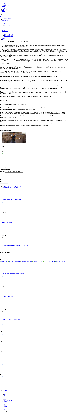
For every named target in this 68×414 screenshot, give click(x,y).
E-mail (1, 181)
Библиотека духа (5, 20)
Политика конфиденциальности (5, 412)
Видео (5, 4)
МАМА (3, 210)
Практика (5, 23)
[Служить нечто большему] (14, 387)
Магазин (3, 11)
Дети (5, 32)
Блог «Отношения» (5, 31)
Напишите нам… (5, 12)
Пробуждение (4, 28)
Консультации (6, 29)
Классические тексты (7, 25)
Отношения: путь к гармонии (8, 35)
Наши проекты (4, 17)
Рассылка (3, 38)
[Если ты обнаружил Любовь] (6, 341)
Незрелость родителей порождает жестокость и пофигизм (11, 319)
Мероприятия (4, 9)
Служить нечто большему (6, 388)
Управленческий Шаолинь (6, 18)
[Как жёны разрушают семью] (6, 283)
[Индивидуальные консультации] (37, 261)
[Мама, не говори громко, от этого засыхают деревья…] (6, 232)
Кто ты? (3, 6)
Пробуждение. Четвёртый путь (9, 34)
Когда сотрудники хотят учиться (7, 144)
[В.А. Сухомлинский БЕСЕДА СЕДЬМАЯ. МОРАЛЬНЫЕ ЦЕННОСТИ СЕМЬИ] (6, 243)
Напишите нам (6, 5)
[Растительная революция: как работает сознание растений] (6, 197)
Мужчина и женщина (7, 404)
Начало (3, 1)
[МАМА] (6, 209)
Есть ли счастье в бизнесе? (6, 149)
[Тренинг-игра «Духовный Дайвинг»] (14, 261)
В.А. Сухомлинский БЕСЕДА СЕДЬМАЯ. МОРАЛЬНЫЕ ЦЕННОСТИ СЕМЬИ (15, 245)
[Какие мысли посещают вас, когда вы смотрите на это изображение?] (6, 271)
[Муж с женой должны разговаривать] (6, 220)
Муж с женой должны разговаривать (8, 222)
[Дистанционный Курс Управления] (49, 261)
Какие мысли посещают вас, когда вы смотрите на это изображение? (13, 273)
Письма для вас (4, 33)
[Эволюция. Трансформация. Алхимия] (6, 361)
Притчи (5, 22)
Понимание (6, 7)
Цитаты (5, 394)
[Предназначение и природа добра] (6, 294)
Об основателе (6, 2)
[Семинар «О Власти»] (4, 261)
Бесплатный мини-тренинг (8, 36)
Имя (1, 179)
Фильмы (5, 399)
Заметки (5, 21)
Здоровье (3, 30)
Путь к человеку (6, 8)
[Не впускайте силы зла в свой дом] (6, 306)
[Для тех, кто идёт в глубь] (6, 371)
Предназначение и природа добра (7, 296)
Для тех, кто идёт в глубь (6, 372)
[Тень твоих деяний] (6, 331)
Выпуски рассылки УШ (8, 27)
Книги (5, 26)
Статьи (5, 24)
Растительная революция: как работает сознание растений (11, 199)
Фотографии (6, 3)
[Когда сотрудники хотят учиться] (14, 142)
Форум (3, 10)
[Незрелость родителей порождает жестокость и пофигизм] (6, 317)
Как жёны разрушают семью (6, 284)
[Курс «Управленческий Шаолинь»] (26, 261)
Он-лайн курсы (4, 19)
